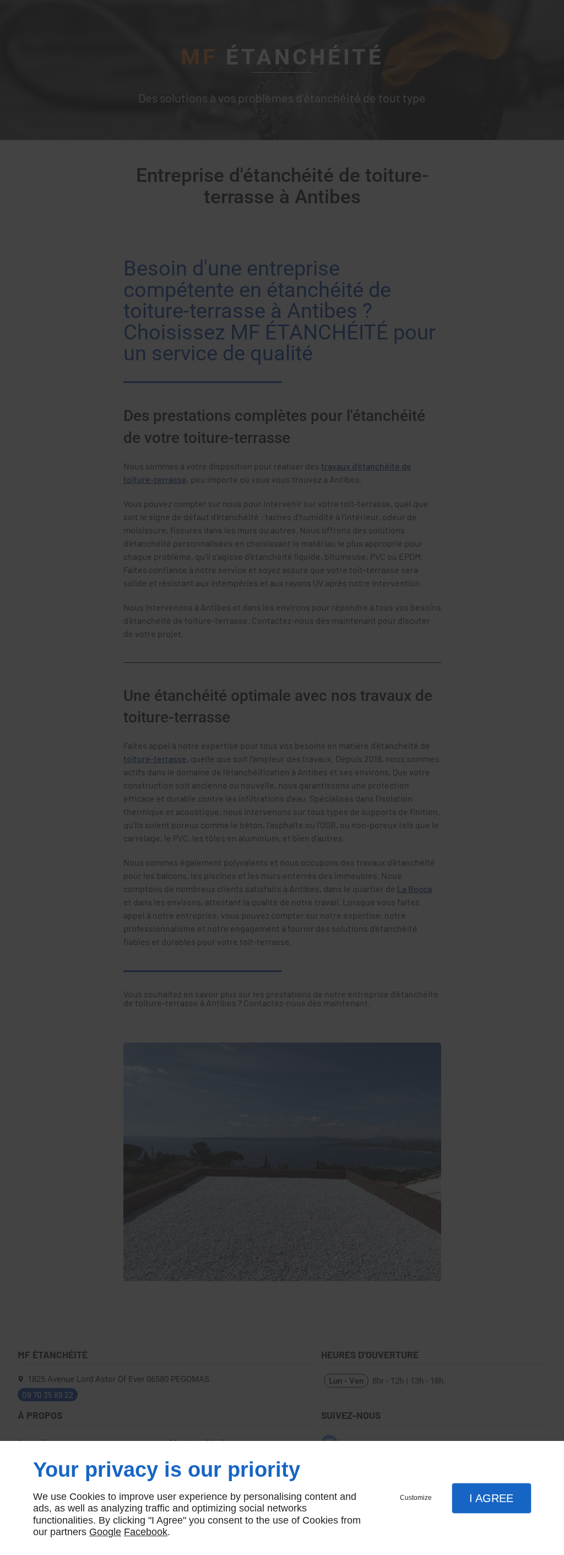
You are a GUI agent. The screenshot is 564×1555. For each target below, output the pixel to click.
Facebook (145, 1531)
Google (105, 1531)
